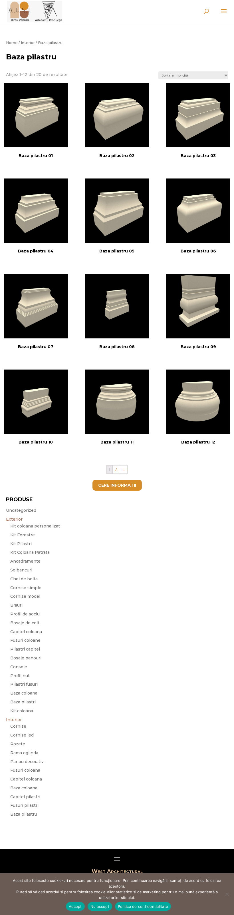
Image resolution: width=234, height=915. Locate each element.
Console (18, 666)
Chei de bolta (24, 578)
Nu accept (99, 906)
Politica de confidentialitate (143, 906)
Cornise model (25, 596)
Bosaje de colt (24, 622)
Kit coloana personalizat (35, 526)
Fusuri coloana (25, 770)
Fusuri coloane (25, 640)
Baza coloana (23, 693)
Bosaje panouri (25, 658)
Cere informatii (117, 485)
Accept (75, 906)
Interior (28, 43)
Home (12, 43)
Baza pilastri (23, 702)
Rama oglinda (24, 752)
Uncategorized (21, 510)
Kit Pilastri (21, 543)
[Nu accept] (227, 894)
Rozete (17, 744)
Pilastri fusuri (24, 684)
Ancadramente (25, 561)
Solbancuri (21, 570)
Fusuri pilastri (24, 805)
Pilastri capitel (25, 649)
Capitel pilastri (25, 796)
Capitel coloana (26, 631)
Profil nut (20, 675)
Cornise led (22, 735)
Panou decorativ (27, 761)
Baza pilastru (23, 814)
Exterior (14, 519)
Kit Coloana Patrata (30, 552)
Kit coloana (21, 710)
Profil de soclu (25, 614)
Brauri (16, 605)
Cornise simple (25, 587)
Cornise (18, 726)
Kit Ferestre (22, 534)
